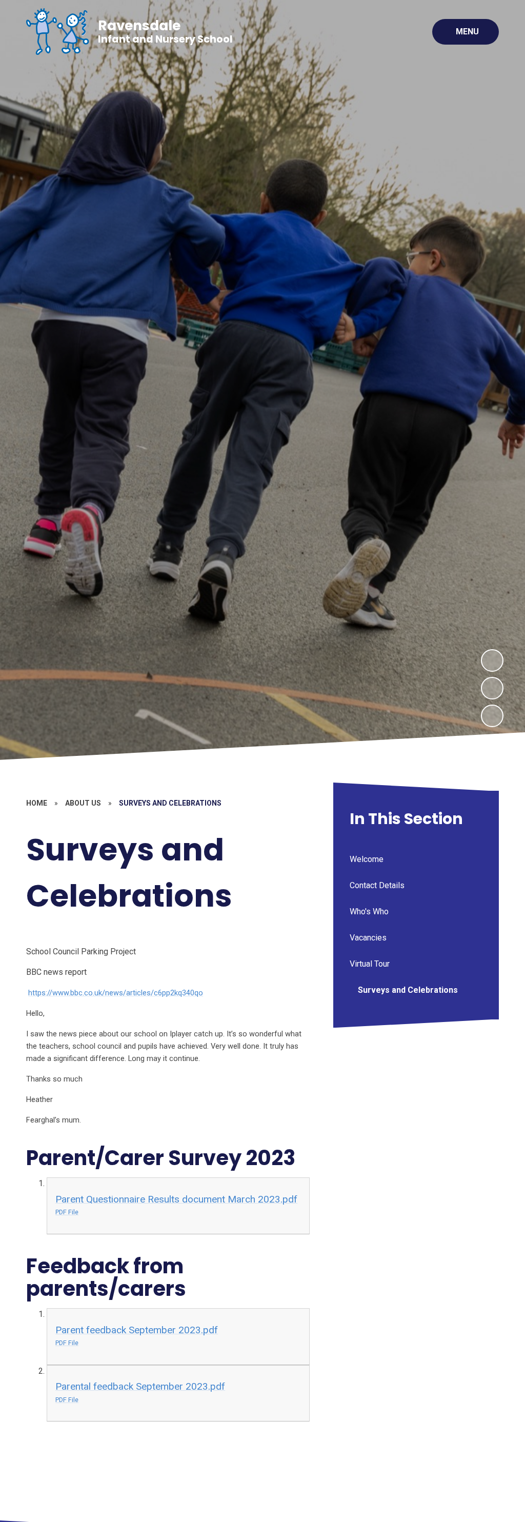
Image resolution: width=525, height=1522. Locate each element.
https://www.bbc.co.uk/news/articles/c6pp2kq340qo (115, 992)
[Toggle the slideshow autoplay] (492, 716)
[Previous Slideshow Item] (492, 688)
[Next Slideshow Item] (492, 660)
